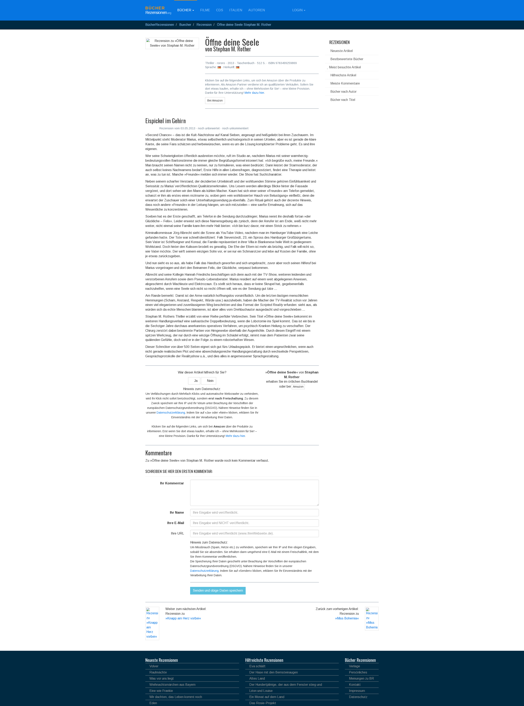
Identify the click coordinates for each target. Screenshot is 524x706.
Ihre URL (177, 533)
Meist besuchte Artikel (344, 67)
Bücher (184, 10)
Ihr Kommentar (172, 483)
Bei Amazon (215, 100)
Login (297, 10)
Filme (205, 10)
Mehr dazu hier (254, 92)
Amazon (298, 386)
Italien (235, 10)
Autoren (256, 10)
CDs (219, 10)
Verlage (354, 666)
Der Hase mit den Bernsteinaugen (273, 672)
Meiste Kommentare (345, 83)
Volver (153, 666)
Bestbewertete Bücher (346, 59)
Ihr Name (177, 512)
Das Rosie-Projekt (262, 703)
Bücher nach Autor (343, 91)
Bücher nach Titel (342, 100)
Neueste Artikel (341, 51)
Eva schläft (257, 666)
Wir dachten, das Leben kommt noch (175, 697)
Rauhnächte (158, 672)
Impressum (357, 690)
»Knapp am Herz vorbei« (183, 618)
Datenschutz (358, 697)
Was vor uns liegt (161, 678)
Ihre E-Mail (175, 523)
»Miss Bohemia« (347, 618)
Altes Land (257, 678)
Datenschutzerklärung (171, 412)
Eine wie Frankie (161, 690)
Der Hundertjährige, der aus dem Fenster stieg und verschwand (283, 685)
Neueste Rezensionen (161, 660)
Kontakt (355, 684)
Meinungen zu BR (361, 678)
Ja (195, 380)
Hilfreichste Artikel (343, 75)
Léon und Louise (261, 690)
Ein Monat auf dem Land (266, 697)
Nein (209, 380)
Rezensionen (339, 42)
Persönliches (358, 672)
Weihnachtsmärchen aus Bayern (172, 684)
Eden (153, 703)
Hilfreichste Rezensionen (264, 660)
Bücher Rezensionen (360, 660)
